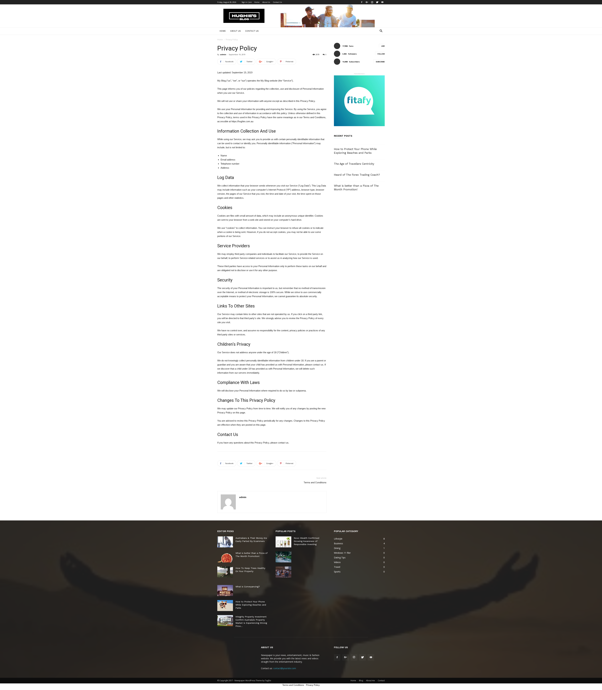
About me (370, 680)
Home (256, 2)
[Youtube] (382, 2)
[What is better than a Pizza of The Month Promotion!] (225, 556)
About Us (266, 2)
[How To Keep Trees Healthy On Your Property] (225, 572)
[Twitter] (377, 2)
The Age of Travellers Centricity (354, 163)
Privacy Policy (313, 685)
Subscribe (380, 62)
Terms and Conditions (315, 482)
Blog (361, 680)
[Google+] (366, 2)
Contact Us (277, 2)
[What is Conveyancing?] (225, 590)
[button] (381, 31)
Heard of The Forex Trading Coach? (357, 174)
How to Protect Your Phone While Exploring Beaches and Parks (250, 604)
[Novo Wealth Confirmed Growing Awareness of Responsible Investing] (283, 541)
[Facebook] (361, 2)
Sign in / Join (247, 2)
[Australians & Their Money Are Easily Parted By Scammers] (225, 541)
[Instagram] (372, 2)
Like (383, 46)
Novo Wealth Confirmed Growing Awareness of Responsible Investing (306, 541)
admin (223, 54)
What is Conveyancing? (247, 586)
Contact (381, 680)
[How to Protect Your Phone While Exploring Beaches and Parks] (225, 605)
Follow (381, 54)
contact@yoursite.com (284, 668)
